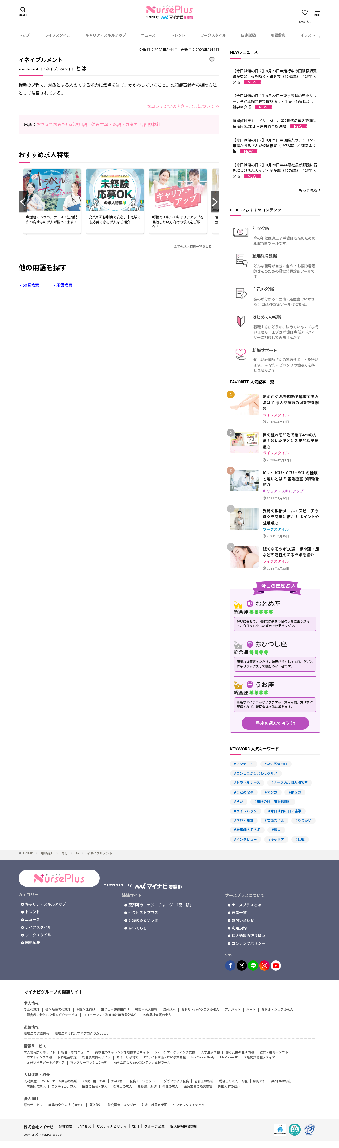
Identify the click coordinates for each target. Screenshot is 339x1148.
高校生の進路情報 (36, 1033)
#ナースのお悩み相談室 (289, 783)
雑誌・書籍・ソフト (274, 1052)
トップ (24, 35)
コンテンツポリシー (248, 943)
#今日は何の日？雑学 (284, 811)
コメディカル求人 (64, 1086)
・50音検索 (29, 285)
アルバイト (233, 1010)
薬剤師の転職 (281, 1081)
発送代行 (95, 1105)
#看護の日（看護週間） (273, 801)
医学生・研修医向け (115, 1010)
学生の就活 (32, 1010)
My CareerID (229, 1057)
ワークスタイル (213, 35)
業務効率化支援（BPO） (66, 1105)
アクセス (84, 1126)
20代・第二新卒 (94, 1081)
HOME (28, 853)
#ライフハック (245, 811)
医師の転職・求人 (95, 1086)
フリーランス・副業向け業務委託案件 (110, 1015)
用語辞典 (278, 35)
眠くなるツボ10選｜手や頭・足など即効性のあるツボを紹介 (291, 552)
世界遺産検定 (67, 1057)
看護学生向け (85, 1010)
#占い (238, 801)
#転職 (300, 839)
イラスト (307, 35)
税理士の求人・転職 (233, 1081)
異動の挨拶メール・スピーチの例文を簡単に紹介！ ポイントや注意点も (291, 516)
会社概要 (65, 1126)
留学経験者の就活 (58, 1010)
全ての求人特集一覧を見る (193, 247)
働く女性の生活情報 (239, 1052)
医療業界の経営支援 (198, 1086)
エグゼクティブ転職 (174, 1081)
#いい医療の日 (276, 764)
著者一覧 (239, 912)
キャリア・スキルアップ (105, 35)
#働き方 (295, 792)
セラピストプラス (143, 912)
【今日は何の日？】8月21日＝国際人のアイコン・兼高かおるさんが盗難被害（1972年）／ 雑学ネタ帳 (274, 145)
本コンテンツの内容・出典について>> (183, 106)
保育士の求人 (122, 1086)
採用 (135, 1126)
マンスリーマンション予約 (89, 1063)
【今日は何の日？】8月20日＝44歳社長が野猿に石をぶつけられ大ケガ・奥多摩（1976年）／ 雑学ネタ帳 (275, 170)
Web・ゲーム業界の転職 (59, 1081)
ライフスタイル (57, 35)
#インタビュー (245, 839)
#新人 (276, 830)
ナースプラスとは (246, 905)
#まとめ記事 (243, 792)
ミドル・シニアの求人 (277, 1010)
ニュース (148, 35)
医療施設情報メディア (259, 1057)
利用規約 (239, 928)
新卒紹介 (117, 1081)
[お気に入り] (305, 16)
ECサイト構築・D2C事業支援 (165, 1057)
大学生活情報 (210, 1052)
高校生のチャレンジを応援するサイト (122, 1052)
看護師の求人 (36, 1086)
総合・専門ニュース (75, 1052)
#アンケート (243, 764)
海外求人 (169, 1010)
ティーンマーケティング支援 (175, 1052)
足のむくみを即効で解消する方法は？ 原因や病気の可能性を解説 (291, 402)
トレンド (178, 35)
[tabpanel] (52, 202)
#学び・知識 (243, 820)
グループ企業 (154, 1126)
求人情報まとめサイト (40, 1052)
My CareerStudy (203, 1057)
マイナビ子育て (127, 1057)
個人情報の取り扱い (248, 935)
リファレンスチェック (188, 1105)
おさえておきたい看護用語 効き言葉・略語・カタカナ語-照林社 (99, 124)
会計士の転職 (203, 1081)
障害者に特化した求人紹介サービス (52, 1015)
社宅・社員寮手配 (154, 1105)
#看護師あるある (247, 830)
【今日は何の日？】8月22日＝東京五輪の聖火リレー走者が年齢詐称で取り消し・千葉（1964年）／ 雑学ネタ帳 (275, 101)
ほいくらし (137, 928)
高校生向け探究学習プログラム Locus (81, 1033)
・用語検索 (62, 285)
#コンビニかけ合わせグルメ (256, 773)
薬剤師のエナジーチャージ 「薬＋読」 (160, 905)
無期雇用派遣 (147, 1086)
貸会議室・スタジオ (122, 1105)
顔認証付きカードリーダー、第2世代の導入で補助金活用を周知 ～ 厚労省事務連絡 (274, 123)
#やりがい (303, 820)
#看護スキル (274, 820)
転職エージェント (142, 1081)
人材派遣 (30, 1081)
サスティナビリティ (111, 1126)
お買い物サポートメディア (46, 1063)
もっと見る (308, 190)
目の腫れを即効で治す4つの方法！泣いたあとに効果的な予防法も (290, 440)
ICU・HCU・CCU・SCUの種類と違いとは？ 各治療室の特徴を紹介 (291, 478)
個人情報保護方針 (184, 1126)
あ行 (64, 853)
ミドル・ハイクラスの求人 (200, 1010)
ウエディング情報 (39, 1057)
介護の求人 (170, 1086)
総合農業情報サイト (96, 1057)
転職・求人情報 (146, 1010)
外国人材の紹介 (229, 1086)
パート (251, 1010)
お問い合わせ (243, 920)
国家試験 (248, 35)
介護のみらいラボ (143, 920)
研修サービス (33, 1105)
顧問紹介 (259, 1081)
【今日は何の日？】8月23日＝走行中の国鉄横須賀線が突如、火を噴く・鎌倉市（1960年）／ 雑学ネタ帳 (275, 76)
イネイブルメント (99, 853)
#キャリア (276, 839)
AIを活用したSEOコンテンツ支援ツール (142, 1063)
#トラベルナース (247, 783)
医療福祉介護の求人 (157, 1015)
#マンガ (271, 792)
